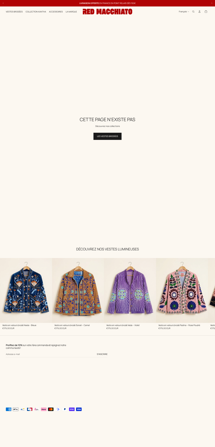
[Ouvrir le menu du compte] (199, 11)
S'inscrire (102, 354)
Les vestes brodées (107, 136)
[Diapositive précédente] (3, 3)
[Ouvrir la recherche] (193, 11)
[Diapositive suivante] (212, 3)
